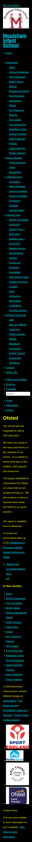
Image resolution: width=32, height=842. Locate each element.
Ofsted (9, 410)
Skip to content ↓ (12, 5)
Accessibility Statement (15, 710)
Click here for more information (14, 832)
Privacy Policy (21, 715)
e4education (9, 700)
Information (12, 405)
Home (9, 400)
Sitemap (7, 715)
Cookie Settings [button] (11, 720)
